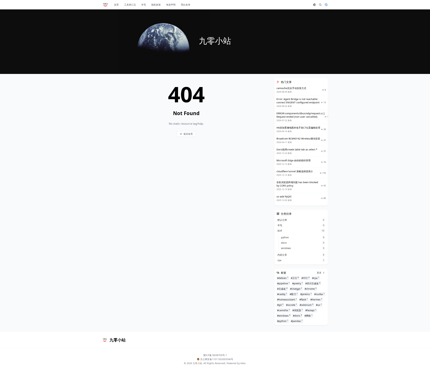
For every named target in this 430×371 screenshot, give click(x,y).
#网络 (308, 315)
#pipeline (283, 283)
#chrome (310, 288)
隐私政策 (156, 4)
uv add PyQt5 (283, 196)
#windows (283, 315)
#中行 (305, 278)
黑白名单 (185, 4)
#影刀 (294, 294)
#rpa (315, 278)
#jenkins (306, 294)
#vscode (291, 304)
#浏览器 (297, 310)
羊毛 (143, 4)
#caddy (282, 294)
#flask (303, 299)
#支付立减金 (312, 283)
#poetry (297, 283)
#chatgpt (296, 288)
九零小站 (197, 363)
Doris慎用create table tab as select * (296, 149)
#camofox (283, 310)
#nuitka (319, 294)
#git (280, 304)
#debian (282, 278)
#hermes (316, 299)
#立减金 (282, 288)
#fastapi (310, 310)
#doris (297, 315)
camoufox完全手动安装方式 (291, 88)
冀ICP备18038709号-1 (215, 355)
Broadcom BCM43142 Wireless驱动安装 (298, 138)
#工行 (295, 278)
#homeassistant (287, 299)
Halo (242, 363)
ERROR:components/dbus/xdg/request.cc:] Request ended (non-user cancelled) (300, 115)
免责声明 (171, 4)
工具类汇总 (130, 4)
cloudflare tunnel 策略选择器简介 (294, 171)
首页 (116, 4)
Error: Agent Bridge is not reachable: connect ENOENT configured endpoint (297, 100)
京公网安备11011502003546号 (216, 359)
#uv (319, 304)
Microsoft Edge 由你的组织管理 (293, 160)
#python (282, 321)
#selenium (306, 304)
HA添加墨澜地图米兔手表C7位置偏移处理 (298, 127)
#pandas (297, 321)
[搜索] (320, 4)
